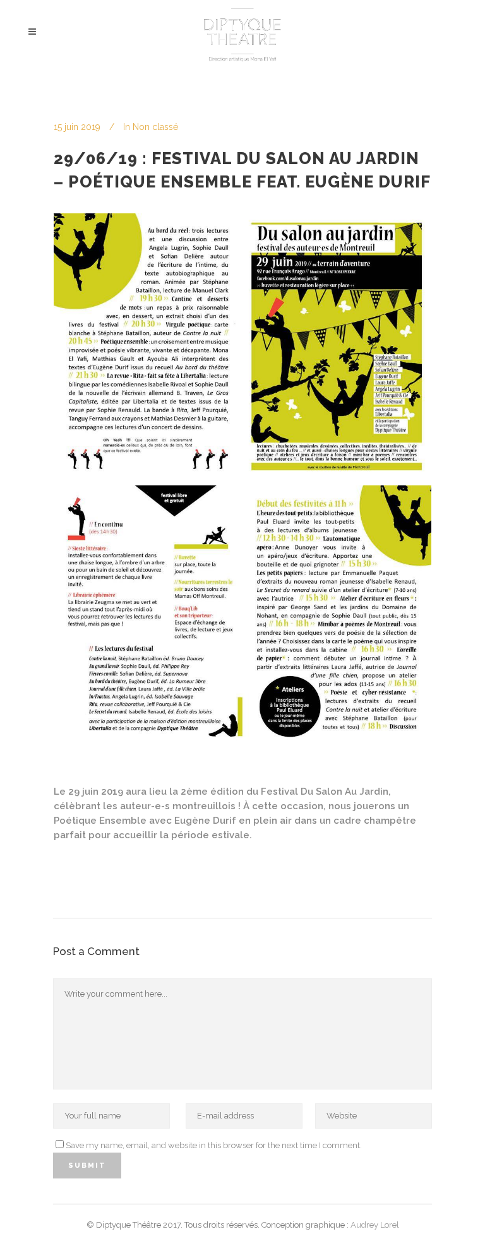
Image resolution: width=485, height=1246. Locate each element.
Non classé (155, 127)
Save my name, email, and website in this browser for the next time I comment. (214, 1145)
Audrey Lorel (374, 1225)
